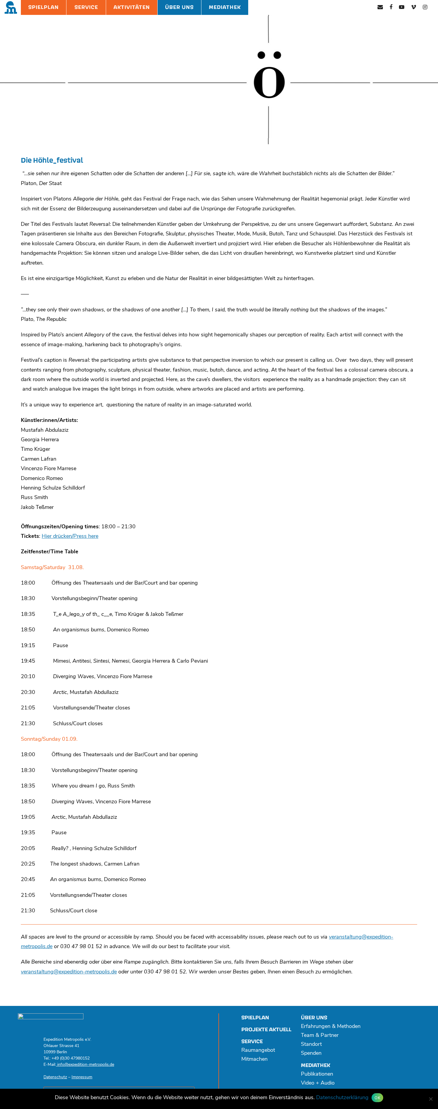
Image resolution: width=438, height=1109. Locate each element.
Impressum (82, 1077)
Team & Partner (319, 1035)
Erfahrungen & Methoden (331, 1026)
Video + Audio (318, 1083)
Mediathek (225, 7)
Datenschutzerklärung (342, 1098)
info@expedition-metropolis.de (85, 1065)
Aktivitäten (132, 7)
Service (86, 7)
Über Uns (179, 7)
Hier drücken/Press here (70, 536)
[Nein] (431, 1099)
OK (377, 1097)
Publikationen (317, 1074)
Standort (311, 1044)
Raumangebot (258, 1050)
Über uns (314, 1018)
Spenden (311, 1053)
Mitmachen (254, 1059)
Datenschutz (55, 1077)
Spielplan (43, 7)
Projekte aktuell (266, 1030)
